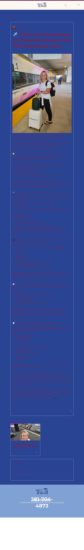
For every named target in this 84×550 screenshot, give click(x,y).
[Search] (66, 5)
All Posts (13, 16)
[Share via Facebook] (13, 405)
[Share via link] (28, 405)
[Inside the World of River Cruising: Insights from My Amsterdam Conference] (25, 432)
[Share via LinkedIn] (23, 405)
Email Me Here (42, 500)
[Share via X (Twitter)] (18, 405)
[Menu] (7, 5)
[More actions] (70, 27)
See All (69, 420)
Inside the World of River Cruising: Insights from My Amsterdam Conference (25, 445)
